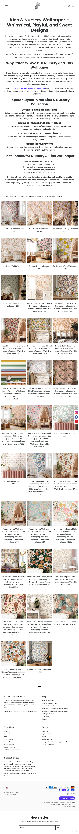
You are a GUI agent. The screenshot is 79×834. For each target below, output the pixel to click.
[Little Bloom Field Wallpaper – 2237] (13, 250)
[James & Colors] (39, 6)
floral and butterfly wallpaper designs (58, 116)
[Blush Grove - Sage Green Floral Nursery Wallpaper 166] (65, 606)
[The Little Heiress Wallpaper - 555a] (13, 213)
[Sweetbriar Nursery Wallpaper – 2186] (65, 213)
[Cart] (73, 6)
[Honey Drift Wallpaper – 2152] (13, 784)
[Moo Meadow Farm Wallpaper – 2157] (65, 746)
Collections (13, 196)
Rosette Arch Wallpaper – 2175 (39, 762)
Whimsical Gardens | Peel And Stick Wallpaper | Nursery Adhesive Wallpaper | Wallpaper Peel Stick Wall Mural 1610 (13, 582)
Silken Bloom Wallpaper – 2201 (13, 762)
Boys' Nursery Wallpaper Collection (30, 88)
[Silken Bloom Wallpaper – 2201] (13, 746)
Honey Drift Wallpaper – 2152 (13, 800)
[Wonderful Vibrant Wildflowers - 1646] (39, 653)
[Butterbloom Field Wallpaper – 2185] (65, 250)
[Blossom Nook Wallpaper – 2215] (39, 250)
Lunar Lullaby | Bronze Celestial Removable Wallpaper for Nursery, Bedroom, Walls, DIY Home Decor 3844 (65, 675)
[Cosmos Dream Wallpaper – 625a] (65, 417)
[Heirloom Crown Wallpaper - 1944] (65, 784)
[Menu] (6, 6)
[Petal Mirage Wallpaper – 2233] (65, 699)
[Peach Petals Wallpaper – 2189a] (39, 213)
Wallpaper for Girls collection (59, 54)
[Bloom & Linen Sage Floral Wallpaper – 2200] (13, 287)
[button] (69, 6)
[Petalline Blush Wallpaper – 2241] (13, 465)
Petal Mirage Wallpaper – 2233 (65, 715)
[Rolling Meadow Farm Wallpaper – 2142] (39, 784)
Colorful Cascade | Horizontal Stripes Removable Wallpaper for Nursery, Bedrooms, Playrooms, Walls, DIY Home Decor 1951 (13, 393)
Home (6, 196)
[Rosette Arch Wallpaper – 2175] (39, 746)
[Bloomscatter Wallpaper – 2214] (39, 699)
